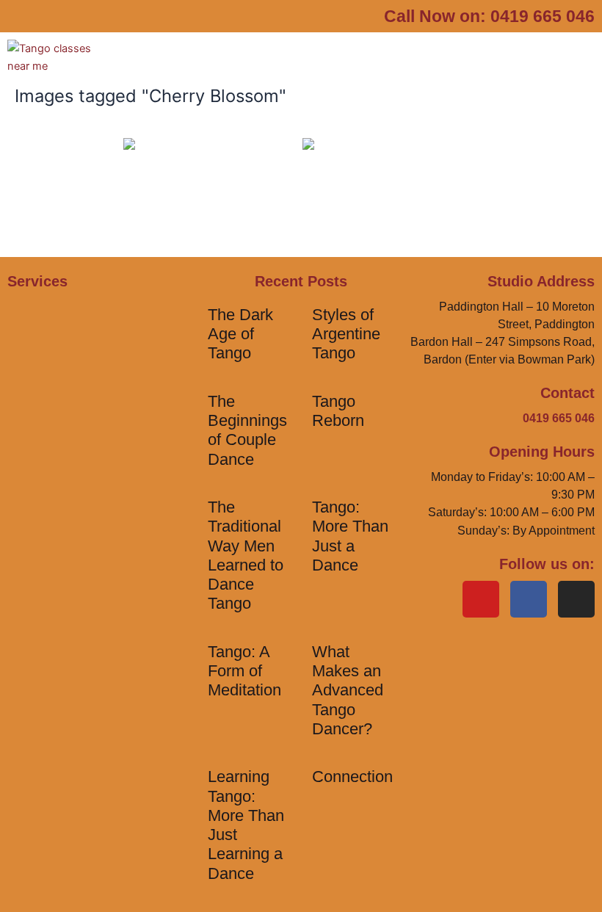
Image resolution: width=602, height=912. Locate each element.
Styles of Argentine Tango (346, 334)
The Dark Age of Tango (240, 334)
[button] (361, 65)
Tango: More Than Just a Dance (350, 536)
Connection (352, 776)
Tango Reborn (338, 411)
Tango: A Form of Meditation (244, 671)
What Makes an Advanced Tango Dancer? (347, 690)
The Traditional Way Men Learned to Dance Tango (245, 555)
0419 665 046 (542, 16)
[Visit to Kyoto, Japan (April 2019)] (211, 197)
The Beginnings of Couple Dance (247, 430)
